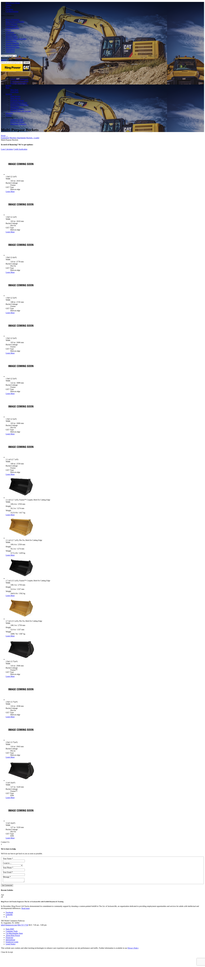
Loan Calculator (7, 149)
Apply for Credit (16, 120)
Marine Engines (12, 37)
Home (3, 136)
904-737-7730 (22, 925)
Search (3, 60)
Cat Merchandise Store (14, 933)
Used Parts (14, 92)
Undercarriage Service (18, 103)
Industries (9, 113)
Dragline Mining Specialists (16, 39)
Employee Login (12, 942)
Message (7, 877)
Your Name (8, 859)
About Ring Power (13, 935)
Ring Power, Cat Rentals (15, 22)
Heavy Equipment (12, 20)
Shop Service (15, 98)
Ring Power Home (13, 3)
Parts (7, 88)
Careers (8, 5)
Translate (18, 58)
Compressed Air (12, 26)
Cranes (8, 30)
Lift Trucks (10, 32)
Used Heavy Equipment (19, 81)
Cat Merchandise (12, 11)
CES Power (10, 52)
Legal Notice (10, 944)
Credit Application (20, 149)
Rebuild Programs (17, 109)
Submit (26, 62)
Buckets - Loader (32, 138)
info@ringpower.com (9, 925)
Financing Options (17, 122)
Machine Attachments (18, 83)
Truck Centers (11, 35)
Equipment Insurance (18, 124)
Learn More (10, 192)
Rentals (8, 85)
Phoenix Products (12, 45)
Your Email (8, 872)
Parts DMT (10, 929)
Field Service (15, 96)
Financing (9, 938)
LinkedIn (9, 915)
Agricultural (10, 49)
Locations (9, 9)
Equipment (5, 138)
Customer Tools (12, 931)
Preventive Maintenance (19, 105)
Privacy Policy (133, 948)
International (10, 940)
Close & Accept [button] (7, 952)
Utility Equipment (12, 28)
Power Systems (11, 24)
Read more (25, 908)
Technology (14, 107)
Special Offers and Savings (20, 111)
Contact (9, 115)
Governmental (11, 41)
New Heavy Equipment (19, 79)
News (8, 7)
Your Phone (8, 868)
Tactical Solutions (12, 43)
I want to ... (7, 863)
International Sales (12, 47)
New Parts (14, 90)
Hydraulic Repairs (17, 100)
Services (9, 94)
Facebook (9, 912)
